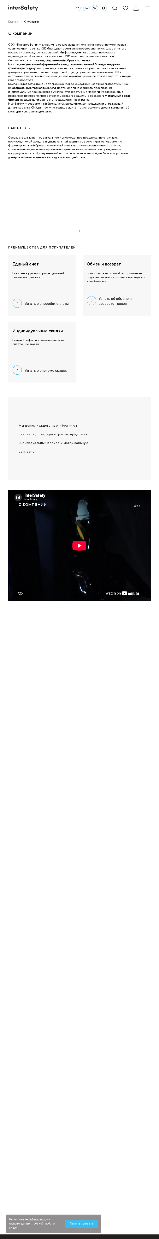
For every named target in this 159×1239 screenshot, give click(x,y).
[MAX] (104, 8)
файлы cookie (37, 1219)
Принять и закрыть (81, 1223)
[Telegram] (95, 8)
